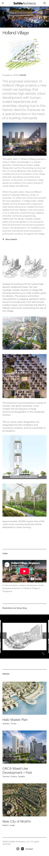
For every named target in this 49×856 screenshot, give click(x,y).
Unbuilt (22, 75)
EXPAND (44, 652)
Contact (29, 849)
